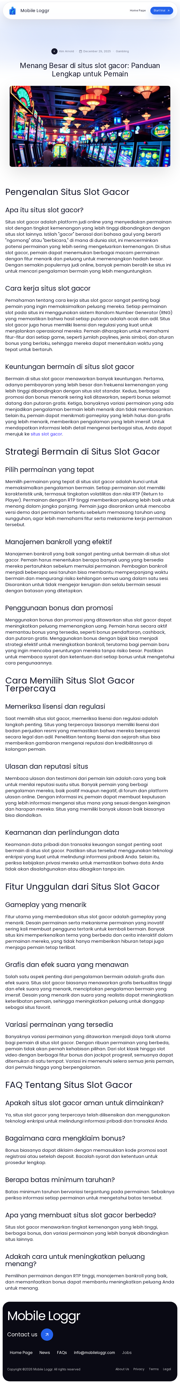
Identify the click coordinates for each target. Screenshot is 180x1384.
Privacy (138, 1369)
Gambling (122, 51)
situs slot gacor (46, 434)
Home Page (21, 1352)
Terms (154, 1369)
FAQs (62, 1352)
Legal (167, 1369)
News (45, 1352)
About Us (122, 1369)
